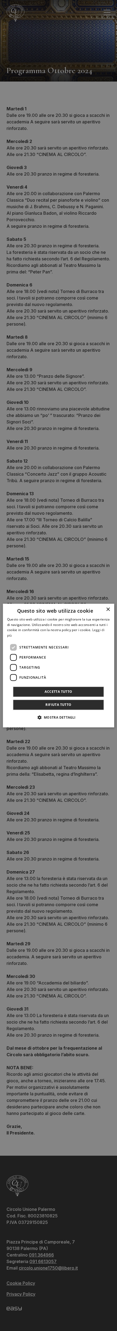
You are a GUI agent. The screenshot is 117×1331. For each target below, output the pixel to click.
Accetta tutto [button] (58, 691)
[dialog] (58, 666)
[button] (58, 717)
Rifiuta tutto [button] (58, 704)
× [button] (108, 609)
